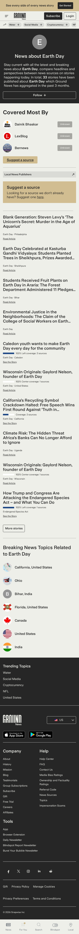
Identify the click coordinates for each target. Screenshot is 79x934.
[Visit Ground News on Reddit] (51, 871)
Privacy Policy (20, 886)
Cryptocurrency (55, 24)
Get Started (65, 5)
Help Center (47, 758)
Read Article (9, 238)
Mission (7, 769)
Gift (5, 796)
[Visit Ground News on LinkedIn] (39, 871)
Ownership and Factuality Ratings (54, 782)
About (6, 758)
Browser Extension (14, 834)
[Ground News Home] (20, 16)
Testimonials (10, 780)
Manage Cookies (44, 886)
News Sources (48, 794)
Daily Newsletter (12, 839)
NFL (75, 24)
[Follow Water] (18, 24)
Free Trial (8, 801)
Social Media (31, 24)
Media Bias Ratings (51, 774)
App (5, 829)
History (7, 764)
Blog (5, 774)
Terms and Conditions (47, 898)
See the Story (10, 362)
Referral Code (48, 789)
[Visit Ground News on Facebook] (8, 871)
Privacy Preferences (16, 898)
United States (12, 697)
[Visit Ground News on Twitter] (18, 871)
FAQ (42, 764)
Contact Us (46, 769)
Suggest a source (20, 160)
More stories (14, 528)
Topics (43, 800)
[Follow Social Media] (41, 24)
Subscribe (53, 16)
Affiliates (8, 812)
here (40, 197)
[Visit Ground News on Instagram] (28, 871)
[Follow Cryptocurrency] (66, 24)
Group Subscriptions (15, 785)
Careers (7, 807)
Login (70, 16)
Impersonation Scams (52, 805)
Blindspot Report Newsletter (19, 845)
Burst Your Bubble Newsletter (20, 850)
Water (12, 24)
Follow (37, 95)
